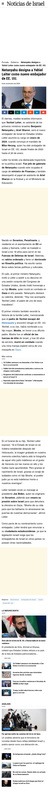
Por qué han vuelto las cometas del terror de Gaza (21, 734)
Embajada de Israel (28, 600)
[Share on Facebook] (5, 112)
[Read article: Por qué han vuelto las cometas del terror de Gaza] (24, 720)
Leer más (8, 658)
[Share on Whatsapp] (18, 112)
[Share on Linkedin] (37, 112)
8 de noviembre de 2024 (11, 83)
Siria (5, 635)
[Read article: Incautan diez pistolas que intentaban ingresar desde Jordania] (6, 674)
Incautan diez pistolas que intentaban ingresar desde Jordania (27, 673)
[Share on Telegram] (24, 112)
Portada (5, 62)
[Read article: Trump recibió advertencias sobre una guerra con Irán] (6, 692)
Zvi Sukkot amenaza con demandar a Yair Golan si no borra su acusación (28, 664)
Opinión (7, 729)
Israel (41, 600)
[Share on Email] (43, 112)
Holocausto (8, 322)
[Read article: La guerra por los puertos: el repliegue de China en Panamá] (6, 765)
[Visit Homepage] (25, 3)
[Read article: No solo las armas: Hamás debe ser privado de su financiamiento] (6, 774)
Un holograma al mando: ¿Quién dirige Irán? (29, 754)
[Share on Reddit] (30, 112)
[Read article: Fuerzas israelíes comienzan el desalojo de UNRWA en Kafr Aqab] (6, 683)
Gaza (18, 349)
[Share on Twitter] (11, 112)
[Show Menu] (3, 3)
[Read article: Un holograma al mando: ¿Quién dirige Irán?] (6, 756)
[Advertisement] (24, 33)
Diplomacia (14, 600)
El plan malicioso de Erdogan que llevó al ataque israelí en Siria (28, 782)
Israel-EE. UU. (8, 603)
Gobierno (15, 62)
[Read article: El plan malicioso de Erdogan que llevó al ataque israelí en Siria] (6, 783)
